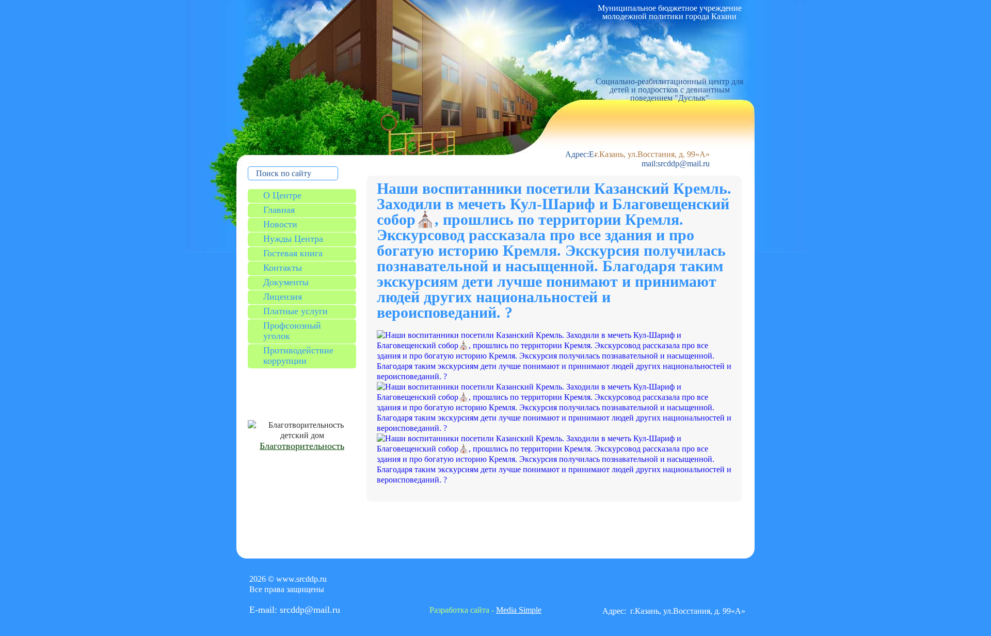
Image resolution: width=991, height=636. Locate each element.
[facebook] (430, 587)
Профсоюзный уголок (292, 330)
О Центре (282, 195)
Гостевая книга (293, 253)
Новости (280, 224)
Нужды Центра (293, 239)
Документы (286, 282)
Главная (279, 210)
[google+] (519, 587)
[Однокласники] (497, 587)
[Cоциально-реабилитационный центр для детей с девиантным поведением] (668, 49)
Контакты (282, 267)
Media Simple (518, 610)
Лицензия (282, 296)
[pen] (541, 587)
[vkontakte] (475, 587)
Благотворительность (302, 446)
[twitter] (452, 587)
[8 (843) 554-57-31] (667, 137)
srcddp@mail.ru (684, 163)
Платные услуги (295, 311)
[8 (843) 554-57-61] (667, 119)
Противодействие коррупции (298, 355)
